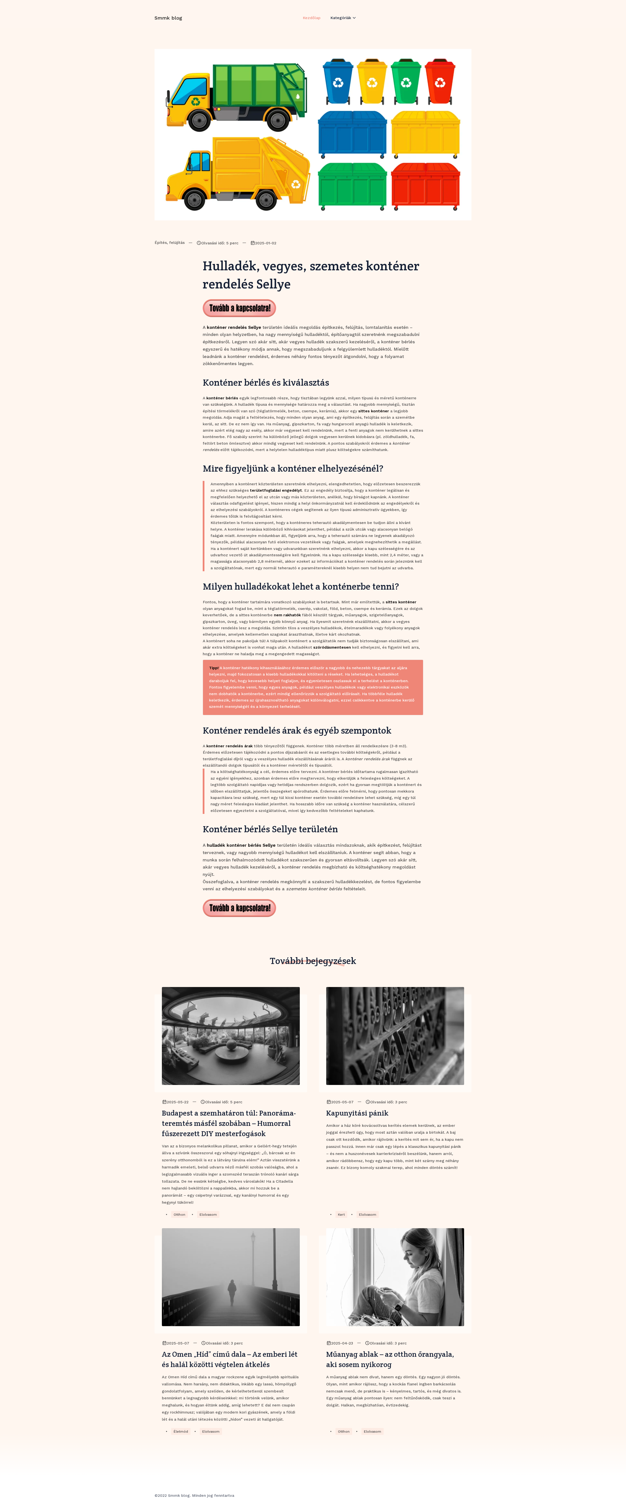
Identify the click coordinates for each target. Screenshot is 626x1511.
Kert (341, 1214)
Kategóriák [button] (340, 17)
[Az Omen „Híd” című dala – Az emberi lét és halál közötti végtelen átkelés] (231, 1277)
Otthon (179, 1214)
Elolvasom (208, 1214)
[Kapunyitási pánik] (395, 1036)
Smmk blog (168, 18)
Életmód (181, 1431)
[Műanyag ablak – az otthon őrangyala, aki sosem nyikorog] (395, 1277)
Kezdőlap (312, 17)
